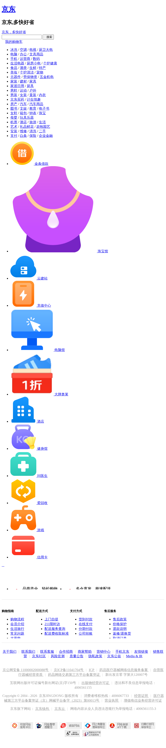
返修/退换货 (122, 633)
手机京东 (122, 651)
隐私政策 (95, 656)
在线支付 (86, 624)
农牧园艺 (43, 126)
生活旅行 (17, 629)
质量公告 (76, 656)
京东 (9, 9)
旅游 (32, 122)
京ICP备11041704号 (69, 670)
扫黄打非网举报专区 (144, 725)
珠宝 (42, 113)
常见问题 (17, 633)
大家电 (15, 638)
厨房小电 (34, 63)
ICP (92, 670)
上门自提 (51, 619)
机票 (13, 122)
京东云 (60, 709)
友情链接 (141, 651)
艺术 (13, 126)
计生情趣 (34, 99)
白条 (23, 135)
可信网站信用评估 (22, 725)
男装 (13, 95)
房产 (13, 104)
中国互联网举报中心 (95, 725)
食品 (13, 68)
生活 (42, 122)
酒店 (23, 122)
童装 (32, 95)
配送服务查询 (55, 629)
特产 (42, 68)
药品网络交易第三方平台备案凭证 (74, 674)
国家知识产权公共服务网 (91, 733)
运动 (23, 90)
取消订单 (120, 638)
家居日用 (17, 86)
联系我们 (28, 651)
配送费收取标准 (57, 633)
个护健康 (50, 63)
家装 (13, 81)
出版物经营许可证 (95, 683)
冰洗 (13, 50)
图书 (13, 108)
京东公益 (114, 656)
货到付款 (86, 619)
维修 (23, 131)
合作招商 (66, 651)
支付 (13, 135)
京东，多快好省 (14, 32)
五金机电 (47, 77)
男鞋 (13, 90)
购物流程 (17, 619)
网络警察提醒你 (46, 725)
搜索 (48, 37)
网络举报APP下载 (120, 725)
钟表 (32, 113)
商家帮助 (85, 651)
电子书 (44, 108)
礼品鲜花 (27, 126)
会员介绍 (17, 624)
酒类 (23, 68)
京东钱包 (42, 709)
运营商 (25, 59)
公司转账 (86, 633)
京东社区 (39, 656)
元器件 (15, 77)
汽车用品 (36, 104)
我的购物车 (13, 42)
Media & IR (134, 656)
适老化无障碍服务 (72, 733)
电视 (32, 50)
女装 (23, 95)
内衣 (42, 95)
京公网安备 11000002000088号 (26, 670)
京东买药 (17, 99)
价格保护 (120, 624)
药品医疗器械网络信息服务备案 (124, 670)
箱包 (23, 113)
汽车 (23, 104)
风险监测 (58, 656)
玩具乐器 (27, 117)
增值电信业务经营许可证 (143, 700)
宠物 (39, 72)
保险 (32, 135)
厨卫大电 (46, 50)
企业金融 (46, 135)
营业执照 (112, 700)
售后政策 (120, 619)
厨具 (30, 86)
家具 (32, 81)
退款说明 (120, 629)
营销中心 (103, 651)
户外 (32, 90)
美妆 (13, 72)
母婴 (13, 117)
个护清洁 (27, 72)
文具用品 (36, 54)
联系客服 (47, 651)
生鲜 (32, 68)
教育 (32, 108)
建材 (23, 81)
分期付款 (86, 629)
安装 (13, 131)
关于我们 (9, 651)
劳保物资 (30, 77)
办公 (23, 54)
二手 (42, 131)
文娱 (23, 108)
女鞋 (13, 113)
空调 (23, 50)
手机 (13, 59)
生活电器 (17, 63)
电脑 (13, 54)
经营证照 (141, 696)
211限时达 (52, 624)
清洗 (32, 131)
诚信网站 (71, 725)
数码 (36, 59)
